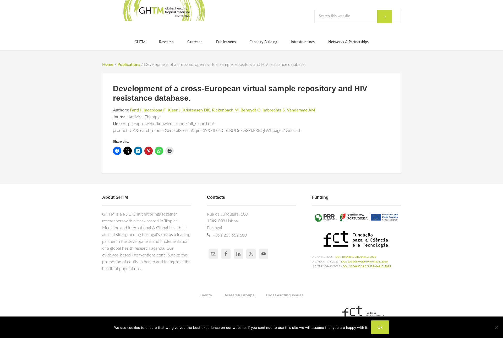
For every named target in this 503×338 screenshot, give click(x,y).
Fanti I (135, 110)
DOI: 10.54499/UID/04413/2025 (355, 257)
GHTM (163, 10)
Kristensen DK (196, 110)
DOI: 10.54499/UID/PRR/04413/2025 (364, 261)
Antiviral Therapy (144, 117)
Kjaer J (174, 110)
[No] (496, 327)
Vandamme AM (301, 110)
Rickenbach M (225, 110)
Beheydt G (250, 110)
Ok (380, 327)
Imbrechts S (274, 110)
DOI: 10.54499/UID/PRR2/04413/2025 (367, 266)
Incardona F (155, 110)
